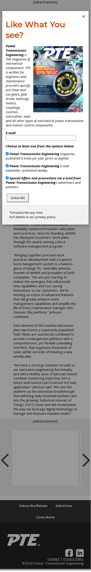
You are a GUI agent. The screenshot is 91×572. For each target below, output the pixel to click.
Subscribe (18, 197)
